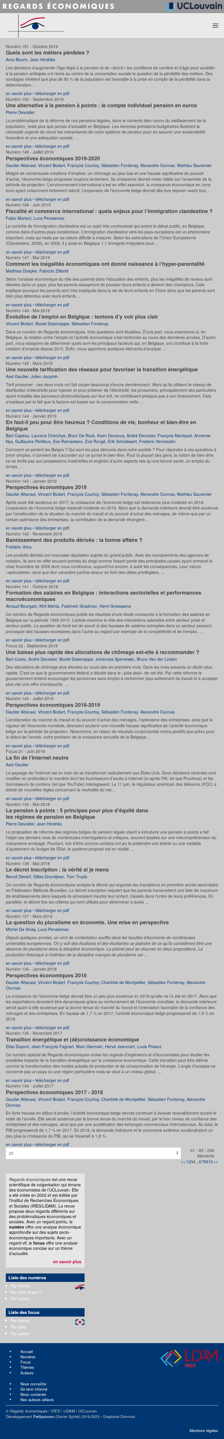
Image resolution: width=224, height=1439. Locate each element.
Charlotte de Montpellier (123, 982)
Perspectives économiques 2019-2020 (53, 158)
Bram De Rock (81, 435)
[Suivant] (213, 1161)
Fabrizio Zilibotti (54, 271)
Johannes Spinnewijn (114, 659)
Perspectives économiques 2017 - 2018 (54, 1092)
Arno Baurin (17, 59)
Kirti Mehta (49, 606)
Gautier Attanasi (21, 165)
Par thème (20, 1285)
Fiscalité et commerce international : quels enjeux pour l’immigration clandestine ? (109, 211)
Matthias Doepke (21, 271)
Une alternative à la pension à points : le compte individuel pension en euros (101, 105)
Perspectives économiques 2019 (46, 487)
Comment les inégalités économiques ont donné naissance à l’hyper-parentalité (105, 264)
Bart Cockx (16, 659)
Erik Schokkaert (122, 441)
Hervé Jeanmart (120, 1046)
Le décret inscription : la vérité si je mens (57, 869)
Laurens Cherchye (49, 435)
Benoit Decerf (18, 876)
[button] (215, 25)
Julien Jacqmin (44, 376)
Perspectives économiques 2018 (46, 975)
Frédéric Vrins (19, 547)
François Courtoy (83, 165)
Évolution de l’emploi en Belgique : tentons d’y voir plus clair (82, 316)
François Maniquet (175, 435)
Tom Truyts (76, 876)
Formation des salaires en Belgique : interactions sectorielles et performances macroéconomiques (103, 596)
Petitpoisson (43, 1416)
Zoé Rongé (95, 441)
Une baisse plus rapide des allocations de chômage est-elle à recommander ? (102, 652)
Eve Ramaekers (68, 441)
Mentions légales (204, 1430)
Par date (18, 1326)
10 (210, 1161)
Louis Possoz (149, 1046)
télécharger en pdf (52, 93)
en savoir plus (19, 93)
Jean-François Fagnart (53, 1046)
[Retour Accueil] (57, 25)
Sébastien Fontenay (119, 165)
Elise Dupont (17, 1046)
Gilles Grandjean (48, 876)
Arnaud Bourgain (21, 606)
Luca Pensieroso (49, 218)
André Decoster (141, 435)
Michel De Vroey (21, 929)
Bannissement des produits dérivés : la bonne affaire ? (74, 540)
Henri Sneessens (115, 606)
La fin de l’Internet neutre (37, 757)
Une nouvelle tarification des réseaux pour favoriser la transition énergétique (102, 369)
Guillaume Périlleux (33, 441)
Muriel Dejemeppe (52, 323)
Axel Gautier (17, 376)
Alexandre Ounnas (157, 165)
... (197, 1161)
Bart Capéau (17, 435)
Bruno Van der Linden (157, 659)
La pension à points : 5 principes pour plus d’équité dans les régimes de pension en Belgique (77, 813)
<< (183, 1161)
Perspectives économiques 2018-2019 (53, 705)
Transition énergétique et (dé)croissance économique (72, 1039)
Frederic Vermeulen (157, 441)
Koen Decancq (110, 435)
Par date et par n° (26, 1292)
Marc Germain (89, 1046)
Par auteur (20, 1298)
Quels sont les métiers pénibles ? (47, 52)
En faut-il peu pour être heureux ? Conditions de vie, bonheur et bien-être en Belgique (101, 425)
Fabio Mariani (18, 218)
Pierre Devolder (20, 112)
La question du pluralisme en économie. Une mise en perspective (87, 922)
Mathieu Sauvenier (194, 165)
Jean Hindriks (42, 59)
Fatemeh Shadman (79, 606)
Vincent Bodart (51, 165)
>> (216, 1161)
